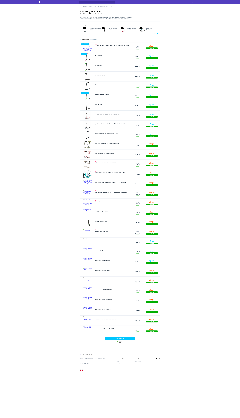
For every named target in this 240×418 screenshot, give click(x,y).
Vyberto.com (82, 6)
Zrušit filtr (94, 39)
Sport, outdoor (89, 6)
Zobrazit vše (154, 33)
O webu (199, 2)
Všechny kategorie (191, 2)
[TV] (82, 370)
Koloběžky (100, 6)
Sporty (95, 6)
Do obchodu (152, 48)
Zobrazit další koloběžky (119, 338)
